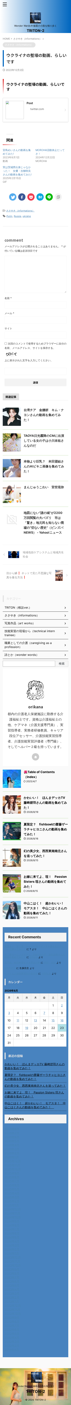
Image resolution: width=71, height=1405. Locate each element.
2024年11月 (12, 1213)
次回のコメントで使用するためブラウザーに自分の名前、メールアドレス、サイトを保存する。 (35, 345)
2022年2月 (12, 1345)
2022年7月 (12, 1325)
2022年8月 (12, 1321)
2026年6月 (12, 1137)
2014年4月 (12, 1349)
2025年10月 (13, 1169)
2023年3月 (12, 1293)
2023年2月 (12, 1297)
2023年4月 (12, 1289)
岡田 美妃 (50, 962)
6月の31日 (10, 968)
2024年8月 (12, 1225)
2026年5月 (12, 1141)
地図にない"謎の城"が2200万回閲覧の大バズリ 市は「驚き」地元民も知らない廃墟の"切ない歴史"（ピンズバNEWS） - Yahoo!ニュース (44, 522)
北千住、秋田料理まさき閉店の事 (22, 962)
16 (62, 1020)
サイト (8, 328)
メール (9, 313)
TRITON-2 (35, 30)
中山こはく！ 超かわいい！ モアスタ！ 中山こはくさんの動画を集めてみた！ (45, 908)
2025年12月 (13, 1161)
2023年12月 (13, 1257)
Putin (9, 216)
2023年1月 (12, 1301)
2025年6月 (12, 1185)
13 (35, 1020)
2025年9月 (12, 1173)
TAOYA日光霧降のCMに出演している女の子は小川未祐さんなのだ (44, 440)
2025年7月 (12, 1181)
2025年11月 (12, 1165)
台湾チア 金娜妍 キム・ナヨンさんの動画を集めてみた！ (44, 415)
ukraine (27, 216)
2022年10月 (13, 1313)
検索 (62, 663)
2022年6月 (12, 1329)
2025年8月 (12, 1177)
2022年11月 (12, 1309)
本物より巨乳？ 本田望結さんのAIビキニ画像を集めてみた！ (44, 466)
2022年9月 (12, 1317)
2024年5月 (12, 1237)
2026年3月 (12, 1149)
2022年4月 (12, 1337)
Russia (17, 216)
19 (26, 1028)
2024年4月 (12, 1241)
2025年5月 (12, 1189)
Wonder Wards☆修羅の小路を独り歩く (35, 1386)
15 (53, 1020)
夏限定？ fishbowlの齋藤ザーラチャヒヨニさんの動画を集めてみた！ (46, 829)
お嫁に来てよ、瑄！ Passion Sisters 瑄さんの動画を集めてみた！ (45, 881)
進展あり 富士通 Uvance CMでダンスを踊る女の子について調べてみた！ (34, 947)
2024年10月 (13, 1217)
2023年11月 (12, 1261)
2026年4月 (12, 1145)
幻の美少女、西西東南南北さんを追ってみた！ (35, 1085)
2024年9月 (12, 1221)
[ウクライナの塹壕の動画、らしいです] (40, 197)
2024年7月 (12, 1229)
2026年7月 (12, 1133)
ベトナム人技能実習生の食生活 (21, 973)
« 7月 (8, 1048)
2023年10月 (13, 1265)
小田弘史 (46, 973)
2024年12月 (13, 1209)
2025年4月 (12, 1193)
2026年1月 (12, 1157)
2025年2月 (12, 1201)
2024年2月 (12, 1249)
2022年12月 (13, 1305)
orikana (34, 957)
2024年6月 (12, 1233)
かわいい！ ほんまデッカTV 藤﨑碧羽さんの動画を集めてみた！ (45, 802)
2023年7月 (12, 1277)
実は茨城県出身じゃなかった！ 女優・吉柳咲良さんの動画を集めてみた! (17, 171)
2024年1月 (12, 1253)
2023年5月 (12, 1285)
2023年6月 (12, 1281)
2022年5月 (12, 1333)
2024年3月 (12, 1245)
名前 (8, 298)
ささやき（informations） (20, 210)
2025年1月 (12, 1205)
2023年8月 (12, 1273)
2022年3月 (12, 1341)
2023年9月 (12, 1269)
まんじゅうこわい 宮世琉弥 (44, 487)
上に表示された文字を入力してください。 (29, 360)
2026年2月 (12, 1153)
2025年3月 (12, 1197)
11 (18, 1020)
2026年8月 (12, 1129)
